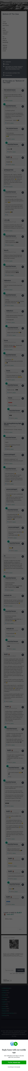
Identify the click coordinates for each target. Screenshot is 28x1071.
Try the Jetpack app (14, 1062)
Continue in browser (14, 1067)
